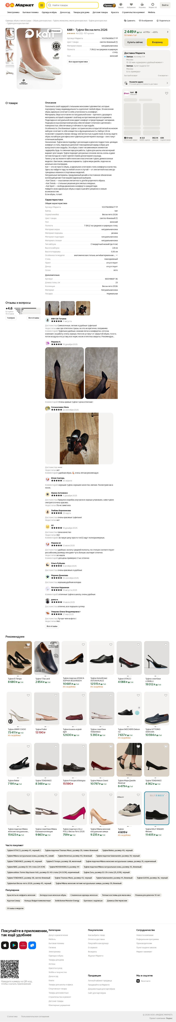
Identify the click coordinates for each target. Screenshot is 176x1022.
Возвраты (92, 952)
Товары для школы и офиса (61, 985)
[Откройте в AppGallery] (23, 949)
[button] (78, 62)
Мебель (52, 939)
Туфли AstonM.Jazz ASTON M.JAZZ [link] (98, 679)
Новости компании (144, 935)
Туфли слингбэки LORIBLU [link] (153, 680)
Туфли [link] (121, 829)
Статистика (12, 1016)
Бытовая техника (56, 943)
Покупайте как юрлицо (98, 943)
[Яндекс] (169, 1018)
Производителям (144, 943)
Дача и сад (53, 976)
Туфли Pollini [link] (41, 729)
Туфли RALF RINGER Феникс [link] (154, 830)
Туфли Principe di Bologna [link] (74, 780)
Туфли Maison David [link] (99, 780)
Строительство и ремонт (60, 997)
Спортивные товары (58, 989)
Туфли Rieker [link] (13, 780)
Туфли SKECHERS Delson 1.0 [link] (129, 730)
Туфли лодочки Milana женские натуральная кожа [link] (18, 830)
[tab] (13, 12)
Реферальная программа (147, 939)
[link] (24, 850)
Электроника (54, 952)
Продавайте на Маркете (99, 985)
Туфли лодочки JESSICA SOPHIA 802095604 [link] (73, 679)
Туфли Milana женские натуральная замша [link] (100, 830)
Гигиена (52, 947)
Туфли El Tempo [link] (15, 679)
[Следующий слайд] (58, 58)
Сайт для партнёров (97, 993)
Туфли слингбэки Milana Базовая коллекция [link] (46, 830)
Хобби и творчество (58, 972)
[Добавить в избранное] (28, 645)
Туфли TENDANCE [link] (43, 780)
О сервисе (92, 947)
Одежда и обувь (56, 956)
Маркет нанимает (144, 952)
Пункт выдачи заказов (146, 947)
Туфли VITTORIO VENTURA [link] (152, 730)
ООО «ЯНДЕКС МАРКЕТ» (161, 1015)
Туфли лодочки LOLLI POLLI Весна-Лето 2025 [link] (74, 830)
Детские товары (56, 1001)
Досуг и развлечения (58, 935)
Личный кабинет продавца (100, 981)
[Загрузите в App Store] (5, 949)
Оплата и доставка (96, 939)
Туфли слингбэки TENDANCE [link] (98, 730)
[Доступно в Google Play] (14, 949)
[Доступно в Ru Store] (32, 949)
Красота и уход (55, 968)
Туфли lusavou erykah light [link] (72, 730)
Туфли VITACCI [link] (124, 679)
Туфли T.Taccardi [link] (42, 679)
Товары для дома (56, 960)
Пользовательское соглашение (35, 1016)
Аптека (52, 964)
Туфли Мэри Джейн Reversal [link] (127, 781)
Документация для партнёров (101, 989)
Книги (51, 980)
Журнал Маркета (95, 956)
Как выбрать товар (96, 935)
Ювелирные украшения (59, 1005)
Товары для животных (58, 993)
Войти (165, 5)
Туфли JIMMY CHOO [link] (17, 729)
